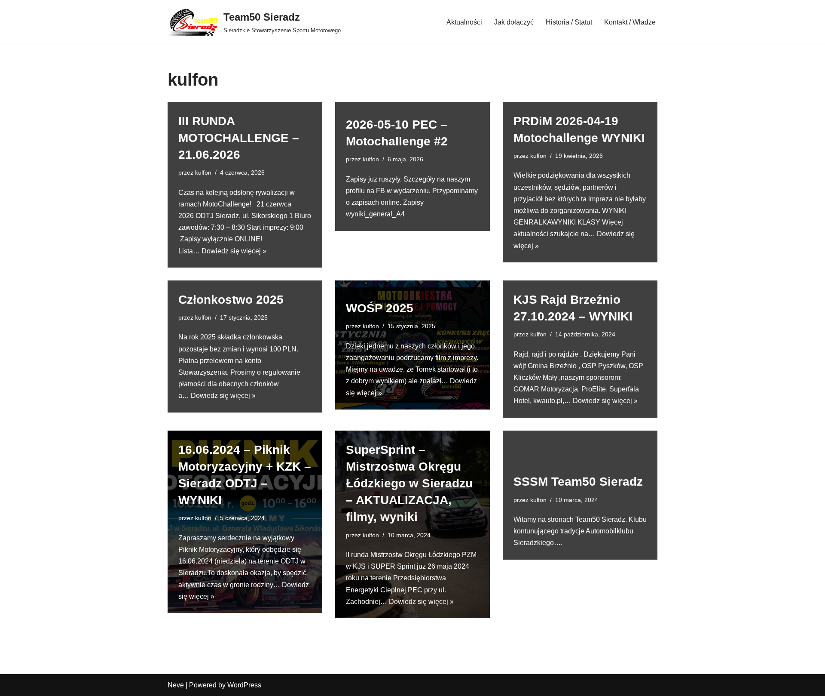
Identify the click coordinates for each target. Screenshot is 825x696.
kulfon (203, 172)
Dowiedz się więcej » (234, 251)
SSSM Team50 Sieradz (578, 481)
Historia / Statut (569, 22)
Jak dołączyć (514, 22)
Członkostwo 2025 (231, 299)
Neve (176, 685)
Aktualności (464, 22)
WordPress (244, 685)
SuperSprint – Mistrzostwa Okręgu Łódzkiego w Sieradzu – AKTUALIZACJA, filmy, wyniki (409, 483)
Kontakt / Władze (630, 22)
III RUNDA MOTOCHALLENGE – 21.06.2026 (238, 137)
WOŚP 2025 (379, 308)
